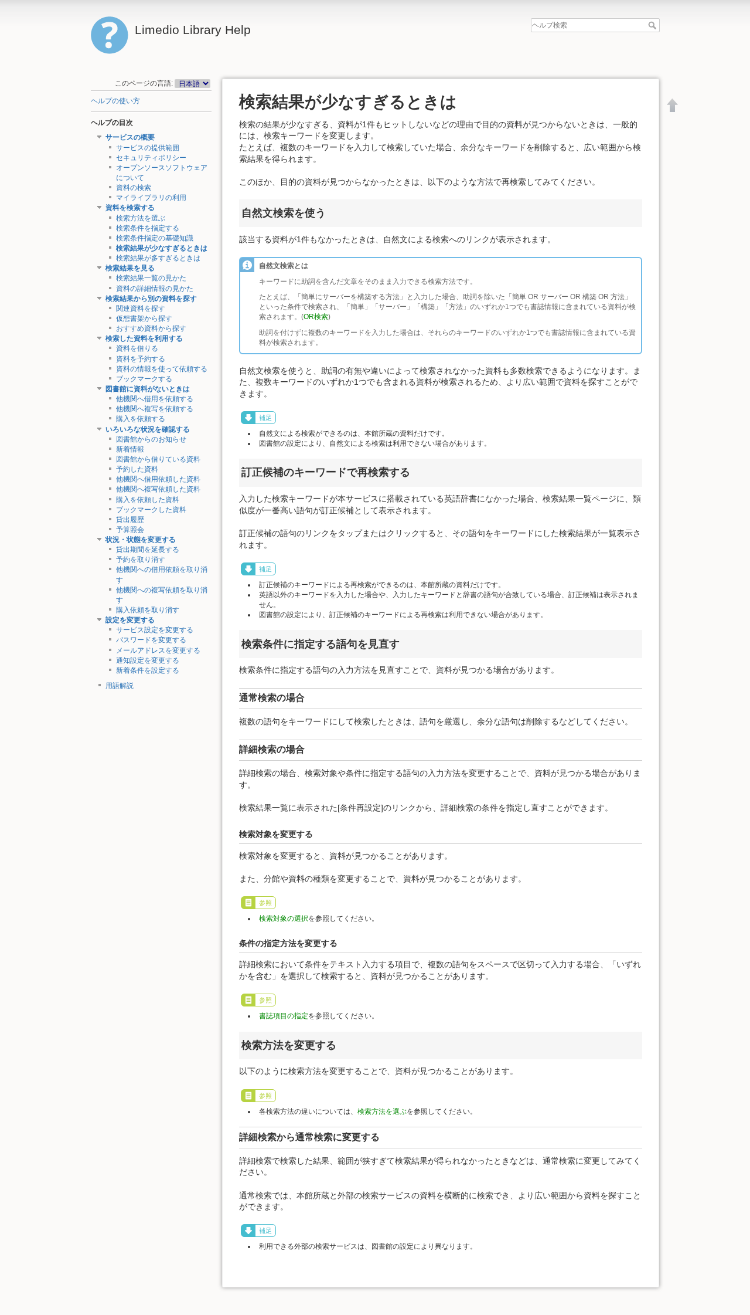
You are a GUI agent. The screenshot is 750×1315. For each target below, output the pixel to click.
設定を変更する (130, 620)
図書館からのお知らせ (151, 439)
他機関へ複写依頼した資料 (158, 489)
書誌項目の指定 (283, 1016)
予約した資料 (137, 469)
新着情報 (130, 449)
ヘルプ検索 (653, 25)
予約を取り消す (140, 559)
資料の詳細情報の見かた (154, 288)
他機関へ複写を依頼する (154, 409)
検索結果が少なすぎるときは (161, 248)
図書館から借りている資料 (158, 459)
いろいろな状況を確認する (147, 429)
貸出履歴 (130, 520)
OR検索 (316, 317)
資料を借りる (137, 348)
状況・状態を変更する (140, 540)
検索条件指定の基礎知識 (154, 238)
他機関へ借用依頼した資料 (158, 479)
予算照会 (130, 530)
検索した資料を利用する (144, 338)
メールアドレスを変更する (158, 650)
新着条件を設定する (147, 670)
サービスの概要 (130, 137)
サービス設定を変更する (154, 630)
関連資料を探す (140, 308)
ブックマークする (144, 379)
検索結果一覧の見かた (151, 278)
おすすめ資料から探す (151, 328)
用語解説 (119, 686)
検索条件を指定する (147, 228)
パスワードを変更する (151, 640)
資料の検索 (133, 188)
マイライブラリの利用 (151, 198)
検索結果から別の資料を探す (151, 298)
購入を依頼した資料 (147, 500)
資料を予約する (140, 359)
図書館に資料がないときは (147, 389)
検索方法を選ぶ (140, 218)
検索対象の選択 (283, 918)
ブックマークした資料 (151, 510)
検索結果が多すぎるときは (158, 258)
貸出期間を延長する (147, 549)
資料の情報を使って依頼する (161, 369)
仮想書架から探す (144, 318)
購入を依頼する (140, 419)
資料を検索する (130, 208)
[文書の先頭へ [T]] (672, 105)
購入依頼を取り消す (147, 610)
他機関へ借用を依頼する (154, 399)
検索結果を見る (130, 268)
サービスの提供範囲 (147, 148)
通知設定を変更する (147, 660)
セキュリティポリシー (151, 158)
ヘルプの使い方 (115, 101)
